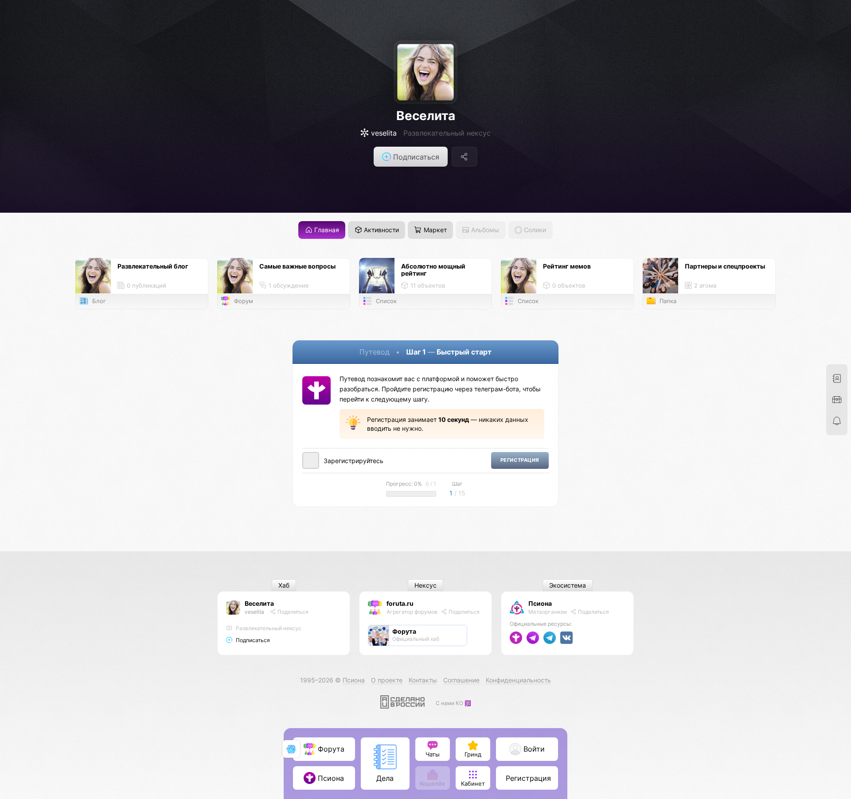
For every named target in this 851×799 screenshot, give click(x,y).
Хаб (283, 585)
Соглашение (461, 680)
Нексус (425, 585)
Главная (325, 230)
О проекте (386, 680)
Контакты (423, 680)
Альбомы (484, 230)
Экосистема (567, 585)
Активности (380, 230)
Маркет (434, 230)
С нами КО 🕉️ (453, 703)
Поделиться (292, 611)
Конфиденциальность (518, 680)
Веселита (425, 115)
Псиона (540, 603)
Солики (534, 230)
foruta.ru (400, 603)
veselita (254, 611)
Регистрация (519, 460)
